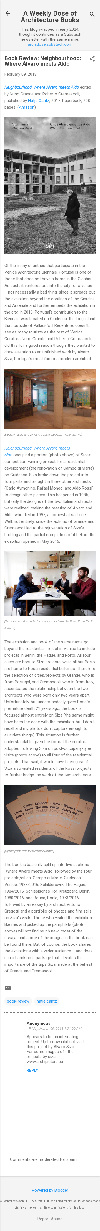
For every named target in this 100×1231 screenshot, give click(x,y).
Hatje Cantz (38, 100)
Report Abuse (50, 1218)
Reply (32, 1070)
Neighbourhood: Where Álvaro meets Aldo (41, 87)
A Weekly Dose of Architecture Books (50, 16)
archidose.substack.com (50, 44)
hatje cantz (47, 1001)
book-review (18, 1001)
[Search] (92, 15)
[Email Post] (7, 990)
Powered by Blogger (50, 1190)
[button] (92, 59)
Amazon (26, 107)
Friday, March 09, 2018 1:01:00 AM (55, 1028)
